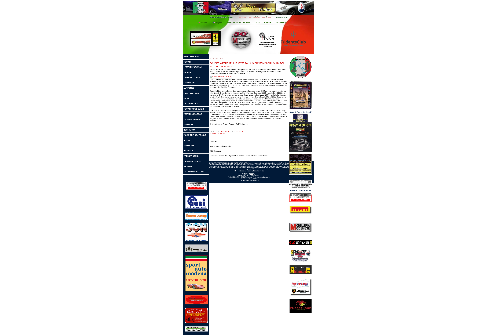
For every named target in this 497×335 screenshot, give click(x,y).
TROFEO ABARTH (191, 104)
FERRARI (187, 62)
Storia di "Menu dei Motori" (301, 112)
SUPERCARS (189, 146)
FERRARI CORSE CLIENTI (194, 109)
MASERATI (188, 72)
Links (257, 22)
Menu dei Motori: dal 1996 (238, 22)
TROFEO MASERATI (192, 119)
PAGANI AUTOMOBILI (192, 161)
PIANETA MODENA (191, 93)
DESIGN (187, 140)
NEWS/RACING (190, 130)
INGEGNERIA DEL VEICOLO (195, 135)
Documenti (281, 22)
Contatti (267, 22)
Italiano (204, 22)
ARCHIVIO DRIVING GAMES (195, 172)
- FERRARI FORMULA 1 (193, 67)
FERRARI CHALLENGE (193, 114)
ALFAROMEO (189, 88)
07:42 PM (239, 131)
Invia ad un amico (217, 133)
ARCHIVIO (188, 166)
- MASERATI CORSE (192, 78)
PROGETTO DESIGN (300, 177)
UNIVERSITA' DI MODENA (300, 191)
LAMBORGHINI (189, 83)
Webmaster (226, 131)
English (219, 22)
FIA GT (186, 98)
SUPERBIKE (188, 125)
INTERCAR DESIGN (191, 156)
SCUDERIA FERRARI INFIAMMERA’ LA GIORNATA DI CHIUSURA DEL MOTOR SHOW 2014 (247, 65)
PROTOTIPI (188, 151)
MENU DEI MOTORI (191, 57)
